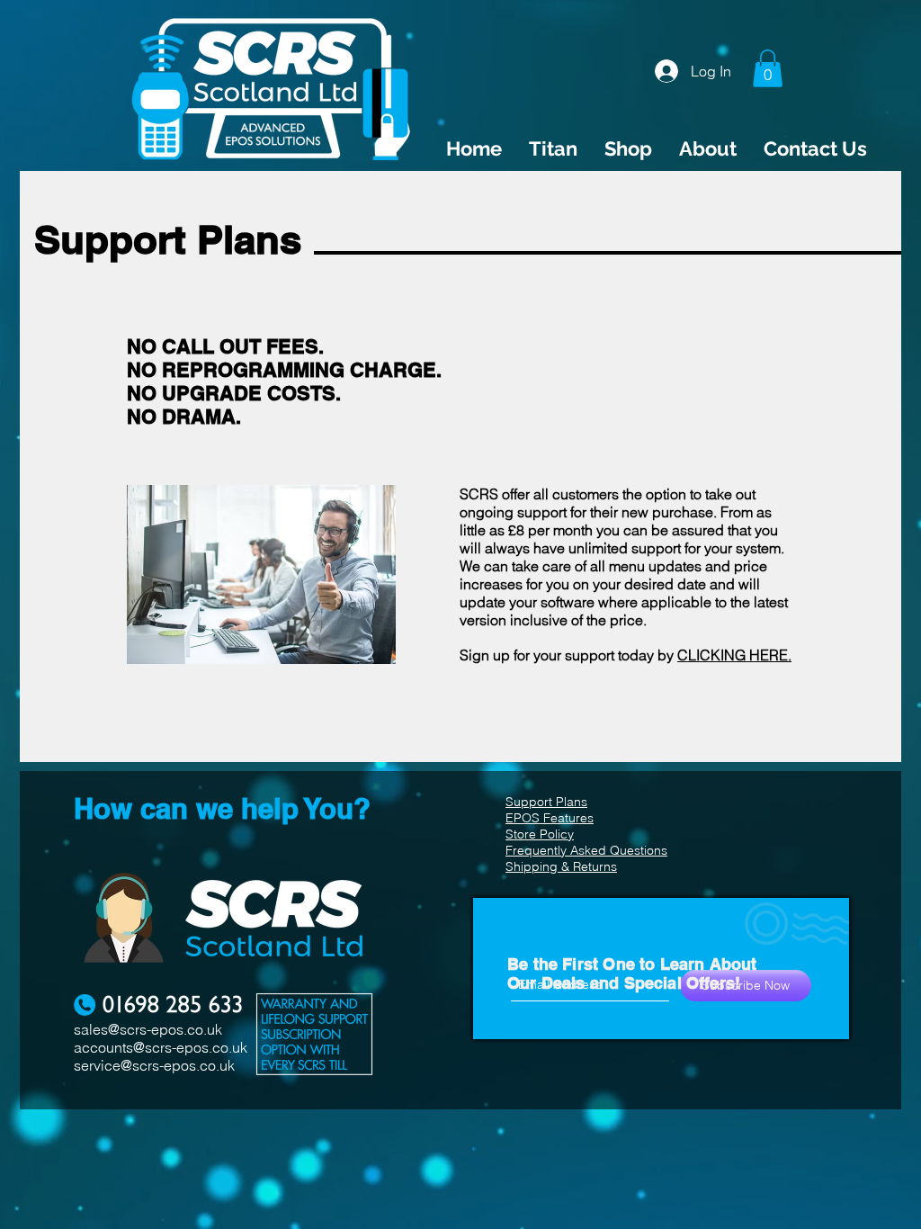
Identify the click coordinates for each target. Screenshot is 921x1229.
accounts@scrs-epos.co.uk (160, 1047)
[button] (767, 68)
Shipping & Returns (561, 866)
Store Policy (539, 834)
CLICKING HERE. (734, 655)
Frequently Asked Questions (586, 850)
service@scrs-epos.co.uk (154, 1065)
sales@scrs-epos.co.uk (148, 1029)
